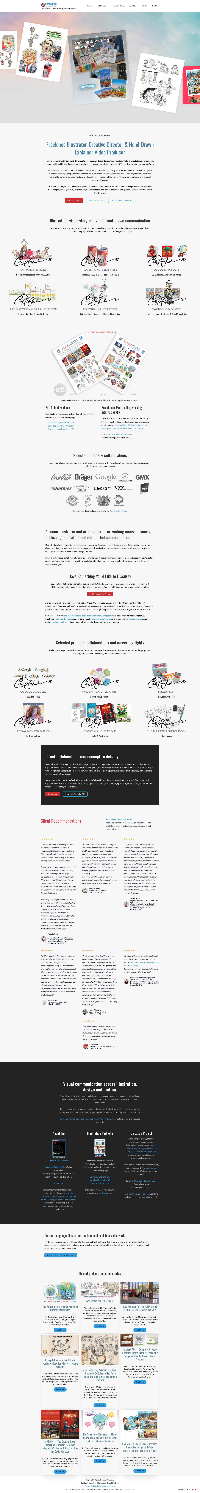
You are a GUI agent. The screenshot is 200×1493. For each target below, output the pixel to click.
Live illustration (131, 1194)
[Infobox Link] (33, 257)
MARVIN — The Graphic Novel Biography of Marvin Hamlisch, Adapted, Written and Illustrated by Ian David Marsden (60, 1446)
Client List (58, 1183)
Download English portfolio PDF (61, 422)
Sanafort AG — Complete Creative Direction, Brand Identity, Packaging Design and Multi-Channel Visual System (140, 1354)
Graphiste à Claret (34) (54, 1167)
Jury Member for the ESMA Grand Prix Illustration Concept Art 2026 (140, 1308)
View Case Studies (96, 200)
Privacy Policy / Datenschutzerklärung (100, 1486)
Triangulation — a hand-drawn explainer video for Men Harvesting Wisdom (60, 1363)
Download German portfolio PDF (61, 426)
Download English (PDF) (100, 1177)
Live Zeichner (144, 1194)
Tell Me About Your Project (100, 594)
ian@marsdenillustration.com (119, 434)
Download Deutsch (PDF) (100, 1180)
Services (105, 1193)
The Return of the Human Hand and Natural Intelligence (60, 1308)
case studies (150, 1168)
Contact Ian (52, 794)
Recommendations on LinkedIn (119, 819)
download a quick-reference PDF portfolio (93, 1119)
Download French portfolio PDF (61, 429)
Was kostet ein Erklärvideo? (100, 1301)
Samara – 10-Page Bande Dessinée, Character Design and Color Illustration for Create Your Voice (140, 1447)
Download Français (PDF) (100, 1183)
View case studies (67, 1119)
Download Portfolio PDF (75, 794)
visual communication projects (143, 1151)
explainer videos (151, 1148)
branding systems (58, 1196)
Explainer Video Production (121, 200)
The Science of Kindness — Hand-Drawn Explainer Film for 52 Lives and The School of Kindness (100, 1437)
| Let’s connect (59, 1160)
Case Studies (87, 86)
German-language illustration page (61, 1255)
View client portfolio (118, 511)
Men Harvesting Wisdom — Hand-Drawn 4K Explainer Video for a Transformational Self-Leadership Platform (100, 1375)
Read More (60, 1330)
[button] (93, 6)
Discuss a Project (74, 200)
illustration (138, 1148)
